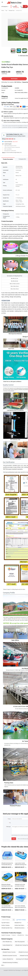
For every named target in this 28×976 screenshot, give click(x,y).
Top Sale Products (5, 922)
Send (14, 838)
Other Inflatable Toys (7, 941)
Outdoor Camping (5, 925)
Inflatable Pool (19, 10)
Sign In (3, 152)
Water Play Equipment (20, 941)
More (2, 965)
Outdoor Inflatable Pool (8, 959)
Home (2, 10)
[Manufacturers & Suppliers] (14, 2)
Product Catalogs (22, 919)
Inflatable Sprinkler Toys (6, 928)
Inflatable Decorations (19, 928)
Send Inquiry (14, 78)
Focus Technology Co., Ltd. (18, 970)
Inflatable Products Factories (9, 952)
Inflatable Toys (11, 10)
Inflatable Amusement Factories (10, 955)
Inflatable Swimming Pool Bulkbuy (10, 962)
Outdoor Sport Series (19, 925)
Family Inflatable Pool (7, 945)
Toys (6, 10)
